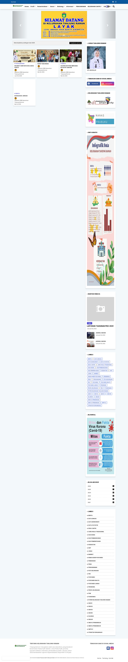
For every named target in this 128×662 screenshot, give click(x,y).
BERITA (90, 351)
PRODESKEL (103, 377)
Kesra (52, 6)
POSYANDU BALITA (105, 375)
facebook (95, 76)
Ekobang (60, 6)
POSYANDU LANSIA (93, 377)
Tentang (105, 651)
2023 (101, 488)
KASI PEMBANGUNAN (102, 360)
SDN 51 (90, 386)
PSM (101, 380)
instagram (109, 76)
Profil (32, 6)
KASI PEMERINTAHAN (93, 363)
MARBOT (96, 366)
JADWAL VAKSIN (101, 325)
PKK (89, 375)
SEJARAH (90, 389)
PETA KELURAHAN (108, 372)
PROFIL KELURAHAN (93, 380)
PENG (89, 372)
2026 (101, 479)
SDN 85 (109, 386)
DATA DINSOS (98, 351)
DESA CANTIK (91, 357)
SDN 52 (96, 386)
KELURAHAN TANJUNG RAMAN (27, 650)
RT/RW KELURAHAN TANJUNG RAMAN (98, 383)
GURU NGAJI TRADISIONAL (105, 357)
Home (27, 6)
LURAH (89, 366)
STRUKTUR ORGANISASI (94, 398)
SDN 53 (103, 386)
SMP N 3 (104, 395)
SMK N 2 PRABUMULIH (93, 395)
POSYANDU (95, 375)
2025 (101, 482)
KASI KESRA (91, 360)
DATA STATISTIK (104, 354)
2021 (101, 495)
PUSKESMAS (108, 380)
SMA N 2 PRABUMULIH (93, 392)
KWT (111, 363)
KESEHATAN (104, 363)
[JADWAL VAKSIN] (90, 328)
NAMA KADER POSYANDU (94, 369)
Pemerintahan (42, 6)
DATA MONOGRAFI (93, 354)
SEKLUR (97, 389)
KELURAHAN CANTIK (94, 6)
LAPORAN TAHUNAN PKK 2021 (100, 318)
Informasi (69, 6)
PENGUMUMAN (81, 6)
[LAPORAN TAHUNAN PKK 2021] (100, 301)
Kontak (13, 2)
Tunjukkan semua (75, 35)
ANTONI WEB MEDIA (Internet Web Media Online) (69, 650)
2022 (101, 492)
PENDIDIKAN (107, 369)
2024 (101, 485)
